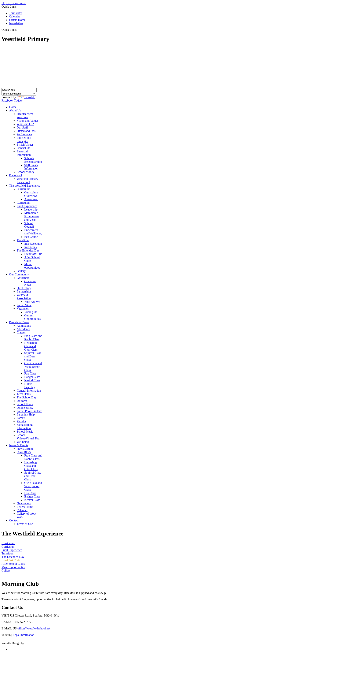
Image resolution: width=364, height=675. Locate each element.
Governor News (30, 283)
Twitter (18, 100)
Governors (23, 277)
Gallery (21, 271)
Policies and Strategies (24, 139)
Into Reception (33, 243)
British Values (25, 144)
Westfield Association (24, 296)
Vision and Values (27, 120)
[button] (18, 29)
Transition (23, 240)
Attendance (23, 329)
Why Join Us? (25, 124)
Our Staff (22, 127)
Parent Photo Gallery (29, 411)
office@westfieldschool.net (33, 628)
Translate (29, 97)
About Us (15, 110)
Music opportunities (32, 266)
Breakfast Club (33, 253)
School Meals (25, 431)
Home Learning (29, 385)
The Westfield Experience (24, 185)
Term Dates (24, 394)
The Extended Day (28, 250)
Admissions (24, 325)
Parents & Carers (19, 322)
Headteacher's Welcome (25, 115)
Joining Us (30, 312)
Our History (24, 288)
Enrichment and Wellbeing (33, 231)
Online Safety (25, 407)
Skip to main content (14, 3)
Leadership (31, 209)
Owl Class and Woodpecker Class (33, 367)
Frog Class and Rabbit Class (33, 337)
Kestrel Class (32, 380)
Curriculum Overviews (31, 194)
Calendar (14, 16)
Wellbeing (23, 441)
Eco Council (31, 236)
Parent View (24, 305)
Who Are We (32, 301)
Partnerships (24, 291)
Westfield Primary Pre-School (27, 180)
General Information (29, 390)
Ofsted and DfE (26, 130)
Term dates (15, 13)
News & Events (18, 445)
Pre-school (15, 175)
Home (12, 107)
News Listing (25, 448)
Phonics (21, 421)
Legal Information (23, 634)
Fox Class (30, 373)
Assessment (31, 199)
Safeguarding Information (25, 426)
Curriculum (23, 189)
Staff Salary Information (31, 166)
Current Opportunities (32, 317)
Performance (24, 134)
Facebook (7, 100)
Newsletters (16, 23)
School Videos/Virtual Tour (28, 436)
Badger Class (32, 377)
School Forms (25, 404)
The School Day (26, 397)
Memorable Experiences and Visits (31, 216)
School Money (25, 171)
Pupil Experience (27, 206)
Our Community (19, 274)
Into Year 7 (30, 247)
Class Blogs (24, 452)
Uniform (22, 400)
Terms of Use (25, 523)
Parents (21, 418)
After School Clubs (13, 563)
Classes (21, 332)
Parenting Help (26, 414)
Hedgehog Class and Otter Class (31, 346)
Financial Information (24, 153)
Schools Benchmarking (33, 160)
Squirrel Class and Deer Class (32, 356)
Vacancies (23, 308)
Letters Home (17, 19)
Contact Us (23, 148)
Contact (13, 520)
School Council (29, 225)
